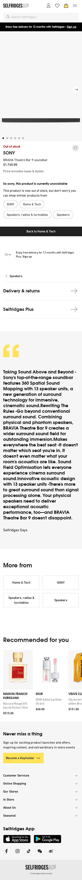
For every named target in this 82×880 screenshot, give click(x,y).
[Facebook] (6, 854)
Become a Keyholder (20, 758)
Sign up (71, 26)
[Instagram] (17, 854)
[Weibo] (51, 854)
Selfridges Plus (18, 309)
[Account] (49, 6)
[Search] (8, 17)
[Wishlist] (57, 6)
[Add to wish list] (75, 148)
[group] (41, 686)
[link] (17, 706)
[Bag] (66, 6)
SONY (9, 153)
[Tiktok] (28, 854)
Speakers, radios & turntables (21, 600)
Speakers (16, 276)
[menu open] (75, 6)
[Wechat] (40, 854)
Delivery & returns (21, 291)
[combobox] (44, 16)
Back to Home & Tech (41, 231)
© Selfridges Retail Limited (41, 873)
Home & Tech (21, 582)
